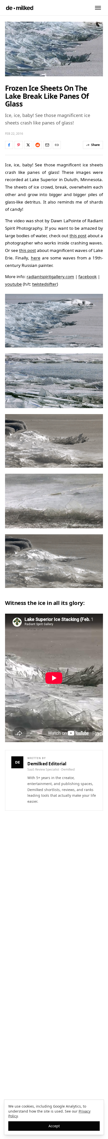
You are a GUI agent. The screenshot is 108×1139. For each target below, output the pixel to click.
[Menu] (98, 8)
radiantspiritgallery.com (50, 276)
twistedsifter (44, 284)
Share (95, 145)
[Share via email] (47, 145)
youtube (13, 284)
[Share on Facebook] (9, 145)
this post (78, 235)
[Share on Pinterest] (19, 145)
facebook (87, 276)
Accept (54, 1126)
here (35, 258)
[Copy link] (57, 145)
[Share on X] (28, 145)
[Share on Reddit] (38, 145)
